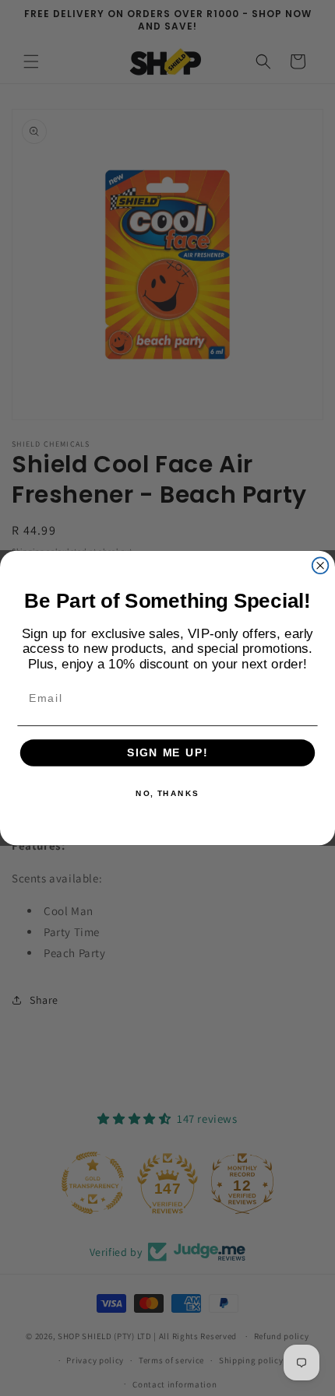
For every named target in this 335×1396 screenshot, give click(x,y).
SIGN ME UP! (167, 753)
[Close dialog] (320, 565)
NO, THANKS (167, 793)
